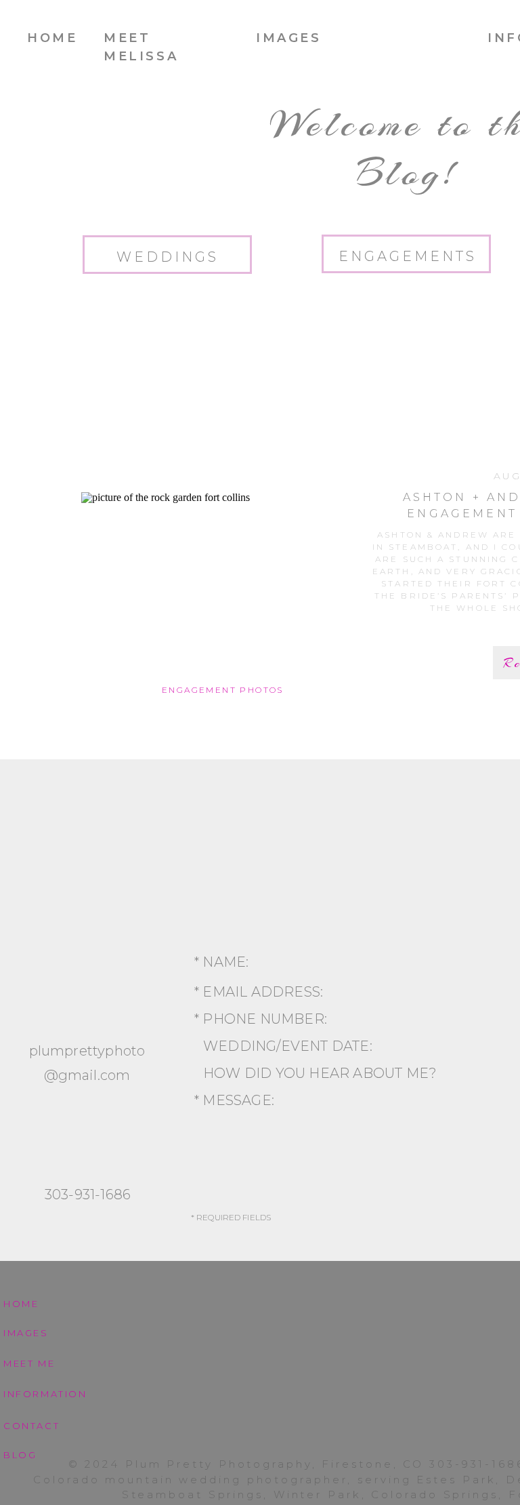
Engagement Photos (223, 690)
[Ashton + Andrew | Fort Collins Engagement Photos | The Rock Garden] (223, 586)
